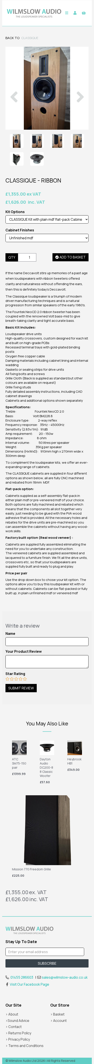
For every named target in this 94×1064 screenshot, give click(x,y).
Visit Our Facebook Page (29, 984)
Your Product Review (23, 651)
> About (11, 1014)
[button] (14, 109)
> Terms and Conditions (24, 1045)
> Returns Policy (18, 1033)
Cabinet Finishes (19, 230)
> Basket (57, 1014)
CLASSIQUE (29, 38)
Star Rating (15, 673)
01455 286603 (21, 977)
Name (10, 633)
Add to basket (72, 257)
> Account (58, 1020)
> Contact (13, 1026)
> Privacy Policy (17, 1039)
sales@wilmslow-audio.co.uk (65, 977)
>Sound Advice (17, 1020)
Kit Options (15, 212)
